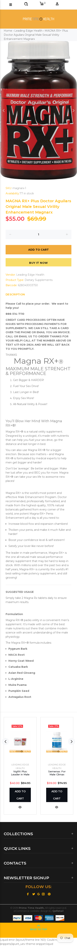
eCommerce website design (31, 910)
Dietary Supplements (39, 280)
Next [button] (73, 110)
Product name (32, 931)
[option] (38, 110)
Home (8, 30)
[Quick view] (20, 806)
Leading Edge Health (28, 30)
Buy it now (38, 263)
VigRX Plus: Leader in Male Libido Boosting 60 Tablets (20, 776)
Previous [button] (3, 110)
